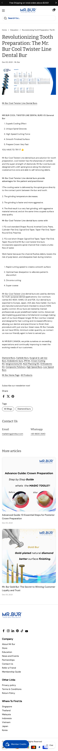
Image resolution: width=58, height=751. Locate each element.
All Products (26, 375)
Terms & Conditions (11, 689)
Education (14, 30)
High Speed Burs (34, 367)
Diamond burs (24, 408)
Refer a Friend (9, 667)
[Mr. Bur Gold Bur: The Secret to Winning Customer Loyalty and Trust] (29, 556)
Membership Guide (11, 671)
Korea (5, 730)
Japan (5, 726)
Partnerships (8, 660)
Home (4, 30)
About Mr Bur (8, 644)
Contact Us (7, 663)
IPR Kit (27, 361)
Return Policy (8, 693)
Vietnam (6, 722)
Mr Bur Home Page (11, 375)
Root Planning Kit (31, 364)
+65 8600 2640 (38, 433)
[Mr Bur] (28, 10)
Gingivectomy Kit (14, 364)
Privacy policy (9, 685)
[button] (53, 10)
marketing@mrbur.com (12, 433)
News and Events (10, 656)
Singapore (7, 706)
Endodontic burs (15, 361)
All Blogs (8, 408)
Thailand (6, 710)
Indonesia (7, 718)
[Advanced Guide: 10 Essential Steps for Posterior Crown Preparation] (29, 484)
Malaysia (6, 714)
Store (4, 648)
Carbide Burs (22, 358)
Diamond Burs (8, 358)
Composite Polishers (16, 367)
